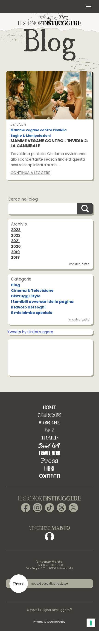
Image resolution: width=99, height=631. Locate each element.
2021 (15, 241)
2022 (15, 235)
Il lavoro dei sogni (28, 307)
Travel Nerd (49, 453)
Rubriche (49, 422)
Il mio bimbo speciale (31, 312)
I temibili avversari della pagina (42, 301)
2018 (15, 257)
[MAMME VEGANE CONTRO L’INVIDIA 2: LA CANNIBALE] (49, 95)
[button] (88, 6)
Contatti (49, 476)
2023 (15, 229)
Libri (49, 468)
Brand (49, 438)
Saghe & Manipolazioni (31, 136)
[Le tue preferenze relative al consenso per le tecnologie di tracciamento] (91, 623)
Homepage (49, 407)
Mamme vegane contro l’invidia (39, 130)
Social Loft (49, 445)
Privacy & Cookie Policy (49, 622)
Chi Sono (49, 415)
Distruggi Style (25, 296)
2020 (16, 246)
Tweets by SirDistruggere (30, 332)
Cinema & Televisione (32, 290)
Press (49, 460)
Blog (15, 285)
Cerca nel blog (23, 199)
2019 (15, 252)
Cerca (85, 208)
